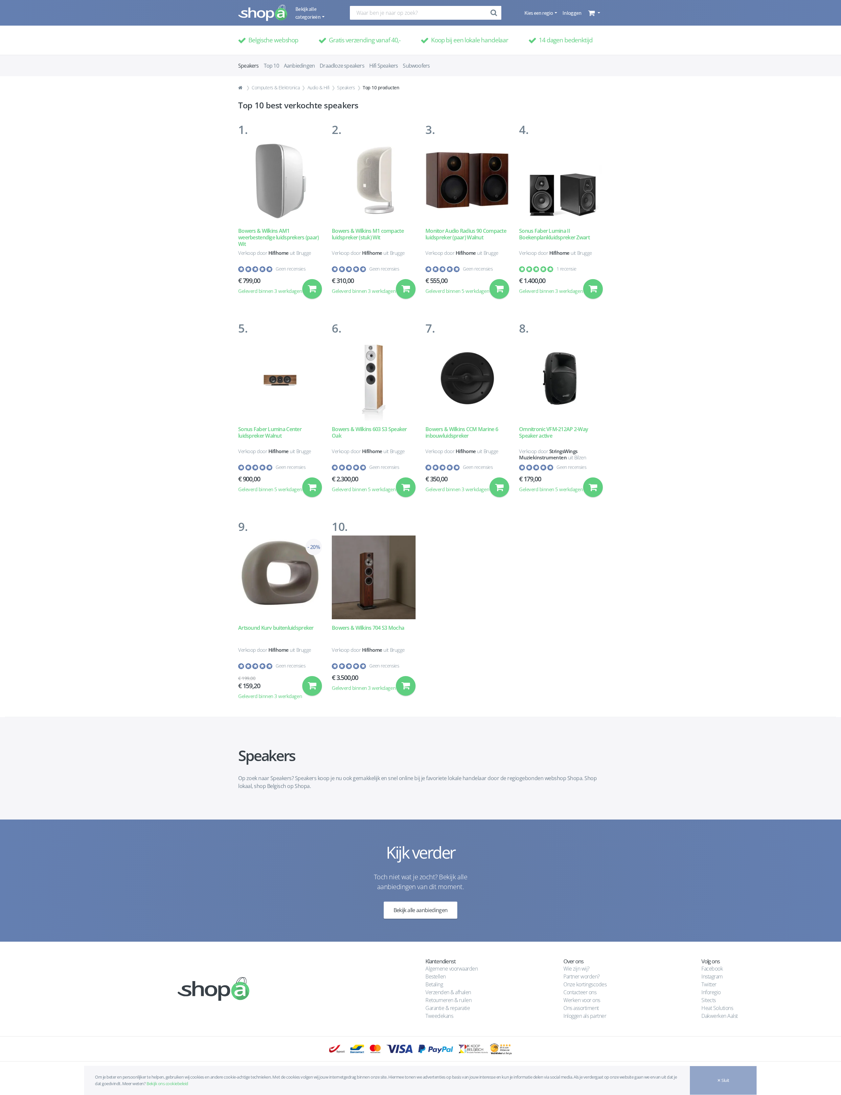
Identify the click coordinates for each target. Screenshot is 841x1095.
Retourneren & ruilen (448, 1000)
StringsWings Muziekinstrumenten (548, 454)
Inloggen (571, 13)
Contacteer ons (579, 992)
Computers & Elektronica (276, 87)
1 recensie (566, 269)
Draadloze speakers (342, 65)
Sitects (709, 1000)
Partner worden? (581, 976)
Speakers (346, 87)
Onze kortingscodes (584, 984)
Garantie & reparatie (447, 1008)
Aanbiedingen (299, 65)
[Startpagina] (241, 87)
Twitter (708, 984)
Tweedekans (439, 1015)
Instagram (712, 976)
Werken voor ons (581, 1000)
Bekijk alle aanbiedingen (421, 910)
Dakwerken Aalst (720, 1015)
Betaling (434, 984)
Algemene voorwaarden (451, 968)
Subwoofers (416, 65)
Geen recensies (291, 269)
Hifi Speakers (383, 65)
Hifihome (278, 253)
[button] (593, 13)
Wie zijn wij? (576, 968)
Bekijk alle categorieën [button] (308, 13)
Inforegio (711, 992)
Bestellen (435, 976)
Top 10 (271, 65)
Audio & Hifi (318, 87)
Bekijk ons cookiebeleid (167, 1083)
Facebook (712, 968)
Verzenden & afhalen (448, 992)
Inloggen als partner (584, 1015)
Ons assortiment (581, 1008)
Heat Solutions (717, 1008)
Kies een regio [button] (539, 13)
